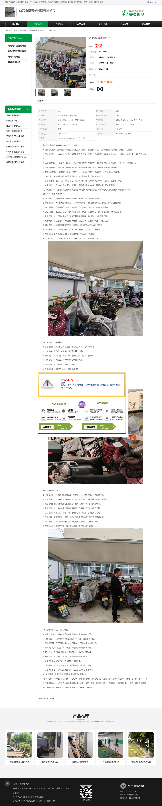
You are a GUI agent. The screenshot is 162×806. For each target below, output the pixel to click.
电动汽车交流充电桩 (17, 51)
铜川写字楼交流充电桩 (15, 152)
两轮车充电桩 (34, 30)
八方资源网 (26, 801)
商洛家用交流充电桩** (141, 762)
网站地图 (51, 801)
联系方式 (146, 24)
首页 (15, 30)
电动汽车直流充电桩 (17, 46)
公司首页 (16, 24)
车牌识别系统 (14, 62)
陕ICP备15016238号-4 (37, 788)
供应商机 (38, 24)
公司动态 (124, 24)
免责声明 (34, 801)
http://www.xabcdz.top (46, 698)
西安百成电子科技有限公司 (55, 788)
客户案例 (81, 24)
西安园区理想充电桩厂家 (16, 157)
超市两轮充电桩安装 (50, 762)
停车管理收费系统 (13, 115)
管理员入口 (43, 801)
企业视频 (59, 24)
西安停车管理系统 (13, 126)
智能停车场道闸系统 (14, 131)
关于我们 (103, 24)
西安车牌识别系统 (13, 141)
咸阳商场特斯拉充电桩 (15, 162)
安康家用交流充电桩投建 (110, 762)
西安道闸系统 (11, 121)
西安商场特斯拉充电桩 (15, 147)
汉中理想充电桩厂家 (80, 762)
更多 (28, 109)
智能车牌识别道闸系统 (15, 136)
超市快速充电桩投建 (20, 762)
